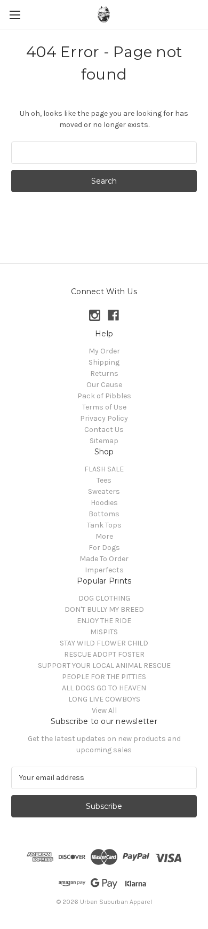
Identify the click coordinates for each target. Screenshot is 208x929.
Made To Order (104, 558)
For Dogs (104, 547)
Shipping (104, 362)
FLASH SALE (104, 469)
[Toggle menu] (14, 14)
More (104, 536)
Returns (104, 373)
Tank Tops (104, 525)
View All (104, 710)
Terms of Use (104, 407)
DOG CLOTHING (104, 598)
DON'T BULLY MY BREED (104, 609)
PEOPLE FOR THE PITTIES (104, 676)
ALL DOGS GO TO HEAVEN (104, 687)
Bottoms (104, 513)
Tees (104, 480)
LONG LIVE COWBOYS (104, 699)
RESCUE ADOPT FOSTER (104, 654)
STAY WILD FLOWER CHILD (104, 643)
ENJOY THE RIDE (104, 620)
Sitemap (104, 440)
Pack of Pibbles (104, 395)
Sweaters (104, 491)
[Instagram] (94, 315)
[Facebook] (113, 315)
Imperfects (104, 569)
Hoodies (104, 502)
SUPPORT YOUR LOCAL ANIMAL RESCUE (104, 665)
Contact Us (104, 429)
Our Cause (104, 384)
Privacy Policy (104, 418)
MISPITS (104, 631)
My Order (104, 351)
